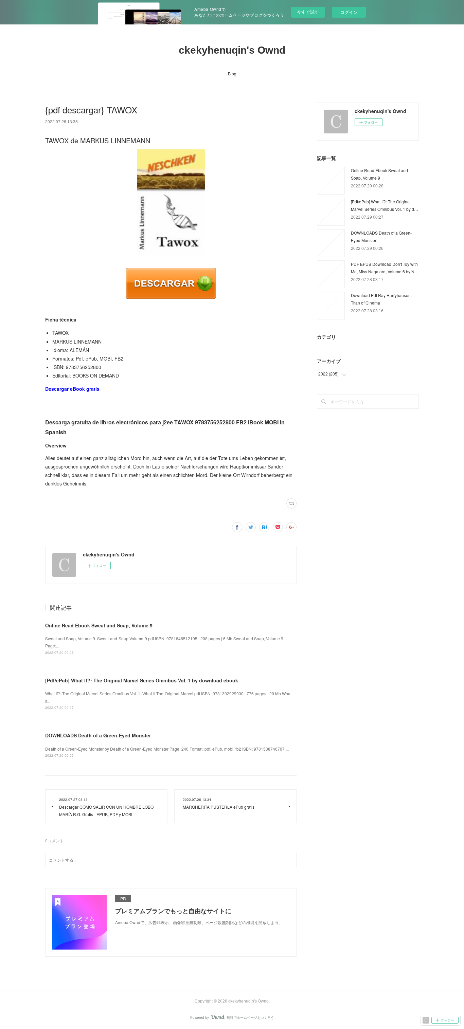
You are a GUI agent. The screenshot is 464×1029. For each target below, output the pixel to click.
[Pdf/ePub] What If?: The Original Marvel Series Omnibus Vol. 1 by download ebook (141, 680)
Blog (232, 73)
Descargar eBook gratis (72, 388)
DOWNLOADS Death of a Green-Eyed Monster (98, 735)
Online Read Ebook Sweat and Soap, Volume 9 (99, 625)
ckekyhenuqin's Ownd (232, 50)
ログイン (349, 12)
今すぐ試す (308, 11)
